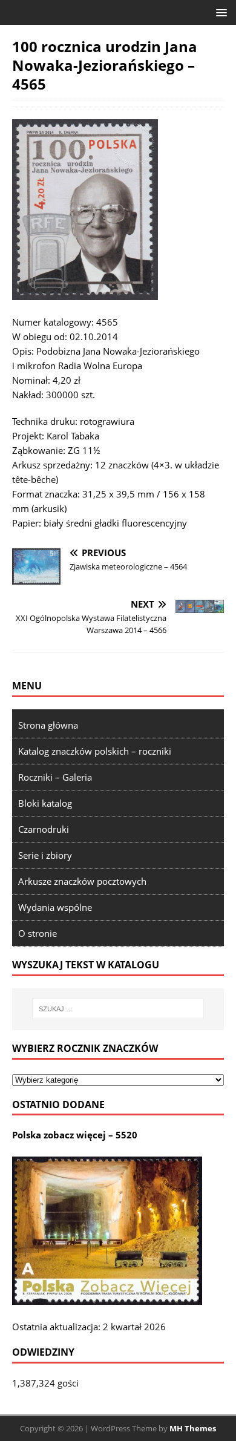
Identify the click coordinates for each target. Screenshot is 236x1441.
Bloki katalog (45, 803)
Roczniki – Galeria (55, 777)
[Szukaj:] (118, 1009)
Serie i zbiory (45, 855)
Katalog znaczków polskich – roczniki (94, 751)
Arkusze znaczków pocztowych (82, 881)
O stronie (37, 933)
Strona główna (48, 725)
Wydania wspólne (55, 907)
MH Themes (192, 1428)
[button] (219, 12)
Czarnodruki (43, 829)
